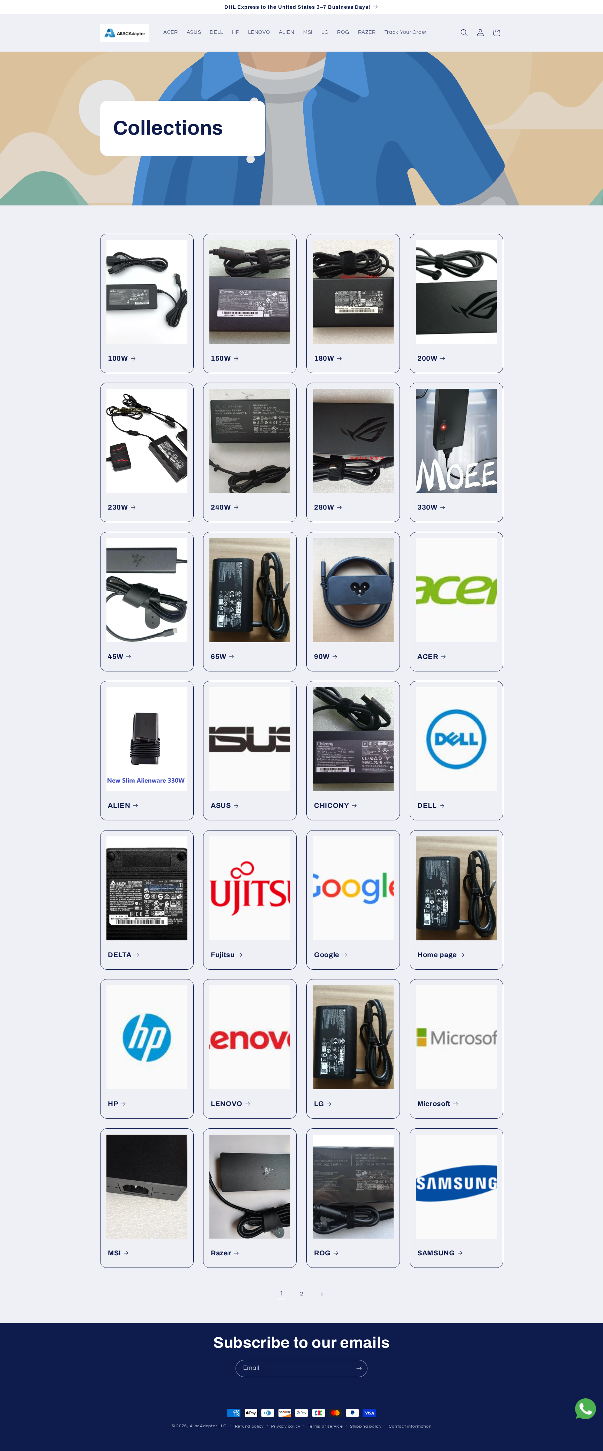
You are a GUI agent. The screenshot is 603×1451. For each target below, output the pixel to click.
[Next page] (321, 1294)
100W (118, 358)
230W (118, 507)
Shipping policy (366, 1426)
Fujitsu (223, 954)
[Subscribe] (359, 1368)
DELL (427, 805)
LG (319, 1103)
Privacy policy (285, 1426)
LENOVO (227, 1103)
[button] (464, 33)
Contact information (410, 1426)
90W (322, 656)
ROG (322, 1253)
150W (221, 358)
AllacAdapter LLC (208, 1426)
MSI (114, 1253)
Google (327, 954)
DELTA (119, 954)
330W (427, 507)
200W (427, 358)
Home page (437, 954)
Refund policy (249, 1426)
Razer (221, 1253)
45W (116, 656)
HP (113, 1103)
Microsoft (434, 1103)
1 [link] (281, 1294)
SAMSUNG (436, 1253)
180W (324, 358)
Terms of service (325, 1426)
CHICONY (331, 805)
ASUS (221, 805)
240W (221, 507)
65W (218, 656)
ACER (427, 656)
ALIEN (119, 805)
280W (324, 507)
